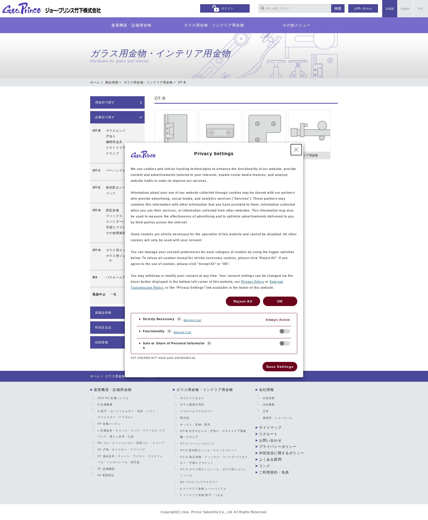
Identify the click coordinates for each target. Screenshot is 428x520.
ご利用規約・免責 (274, 472)
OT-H (97, 250)
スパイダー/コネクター (123, 221)
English (405, 8)
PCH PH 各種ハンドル (113, 398)
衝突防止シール (117, 187)
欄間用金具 (114, 142)
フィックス (114, 216)
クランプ (112, 153)
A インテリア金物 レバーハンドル (203, 488)
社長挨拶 (269, 398)
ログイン (227, 8)
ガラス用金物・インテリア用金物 (214, 25)
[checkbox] (285, 331)
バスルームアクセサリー (124, 277)
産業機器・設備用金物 (131, 25)
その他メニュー (297, 25)
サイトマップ (270, 427)
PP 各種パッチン (109, 423)
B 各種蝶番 (105, 404)
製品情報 (111, 82)
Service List (192, 320)
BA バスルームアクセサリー (199, 481)
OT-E (97, 187)
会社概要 (269, 404)
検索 (337, 8)
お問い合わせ (363, 8)
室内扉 (184, 417)
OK (280, 301)
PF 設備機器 (106, 468)
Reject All (243, 301)
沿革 (266, 411)
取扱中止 (99, 294)
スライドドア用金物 (120, 147)
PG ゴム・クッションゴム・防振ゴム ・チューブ (131, 442)
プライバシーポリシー (278, 447)
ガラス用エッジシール (122, 250)
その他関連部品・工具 (122, 233)
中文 (420, 8)
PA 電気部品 (106, 475)
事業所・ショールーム (278, 417)
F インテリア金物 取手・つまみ (201, 495)
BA (95, 277)
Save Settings (280, 367)
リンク (264, 466)
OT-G (97, 210)
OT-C (97, 170)
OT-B (160, 98)
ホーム (95, 82)
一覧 (113, 294)
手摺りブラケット (119, 227)
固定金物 (112, 210)
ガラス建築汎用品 (192, 404)
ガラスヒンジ (116, 130)
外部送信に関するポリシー (281, 453)
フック (111, 193)
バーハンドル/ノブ (119, 170)
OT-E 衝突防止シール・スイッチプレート (208, 450)
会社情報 (266, 390)
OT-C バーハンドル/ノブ (197, 443)
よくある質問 (270, 459)
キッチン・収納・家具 (195, 424)
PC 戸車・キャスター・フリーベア (121, 449)
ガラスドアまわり (192, 398)
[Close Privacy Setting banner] (296, 149)
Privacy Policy (252, 282)
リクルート (268, 434)
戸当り (111, 136)
